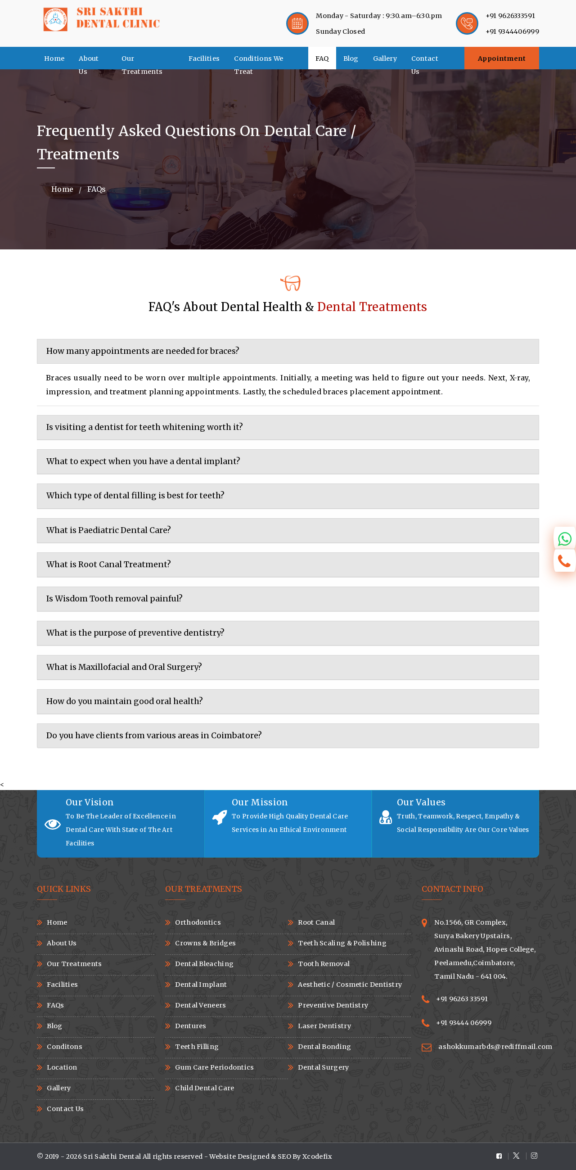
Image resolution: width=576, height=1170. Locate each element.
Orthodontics (198, 922)
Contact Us (424, 61)
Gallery (385, 58)
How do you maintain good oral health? (124, 701)
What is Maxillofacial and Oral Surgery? (124, 667)
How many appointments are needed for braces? (142, 351)
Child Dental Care (204, 1088)
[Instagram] (532, 1156)
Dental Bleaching (204, 964)
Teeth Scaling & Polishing (342, 943)
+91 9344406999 (512, 31)
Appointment (502, 58)
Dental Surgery (323, 1067)
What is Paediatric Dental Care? (108, 530)
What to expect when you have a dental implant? (143, 461)
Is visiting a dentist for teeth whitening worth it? (144, 427)
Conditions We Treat (258, 61)
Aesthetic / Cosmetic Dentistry (350, 984)
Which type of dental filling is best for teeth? (135, 496)
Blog (351, 58)
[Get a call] (565, 560)
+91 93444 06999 (463, 1023)
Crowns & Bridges (205, 943)
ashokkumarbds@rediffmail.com (495, 1047)
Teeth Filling (197, 1047)
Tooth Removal (324, 964)
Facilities (204, 58)
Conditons (64, 1047)
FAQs (55, 1005)
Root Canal (316, 922)
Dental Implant (201, 984)
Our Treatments (142, 61)
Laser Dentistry (324, 1026)
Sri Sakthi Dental (112, 1156)
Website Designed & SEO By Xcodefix (270, 1156)
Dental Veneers (200, 1005)
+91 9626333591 (510, 16)
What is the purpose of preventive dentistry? (135, 633)
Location (62, 1067)
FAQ (322, 58)
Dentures (190, 1026)
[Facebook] (502, 1156)
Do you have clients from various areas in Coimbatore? (154, 736)
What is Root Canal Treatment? (108, 564)
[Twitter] (517, 1156)
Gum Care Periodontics (214, 1067)
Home (54, 58)
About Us (89, 61)
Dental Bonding (324, 1047)
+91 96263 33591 (462, 999)
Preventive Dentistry (333, 1005)
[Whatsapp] (565, 538)
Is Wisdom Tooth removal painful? (114, 599)
